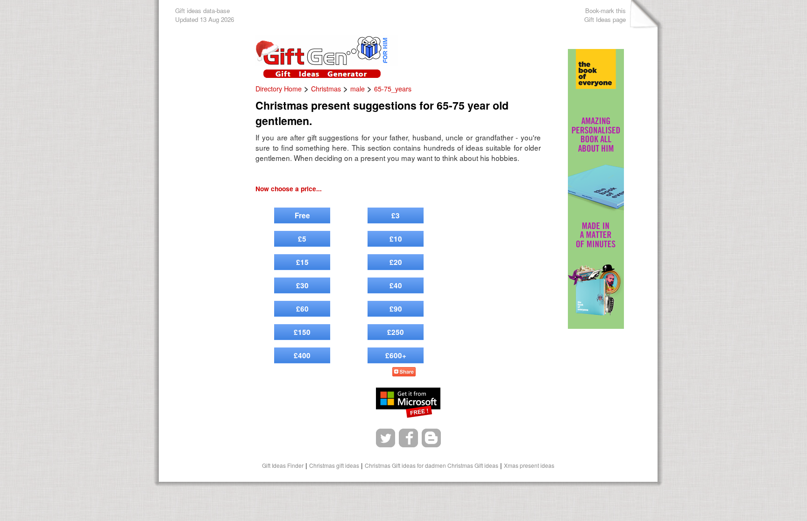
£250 (395, 332)
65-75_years (392, 88)
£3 (395, 215)
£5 (302, 239)
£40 (395, 285)
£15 (302, 262)
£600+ (395, 355)
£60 (302, 309)
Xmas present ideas (529, 465)
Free (302, 215)
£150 (302, 332)
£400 (302, 355)
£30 (302, 285)
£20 (395, 262)
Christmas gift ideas (334, 465)
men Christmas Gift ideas (466, 465)
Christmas (326, 88)
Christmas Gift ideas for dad (400, 465)
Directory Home (278, 88)
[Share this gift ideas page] (404, 373)
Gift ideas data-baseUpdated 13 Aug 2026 (204, 15)
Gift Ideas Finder (283, 465)
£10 (395, 239)
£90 (395, 309)
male (357, 88)
